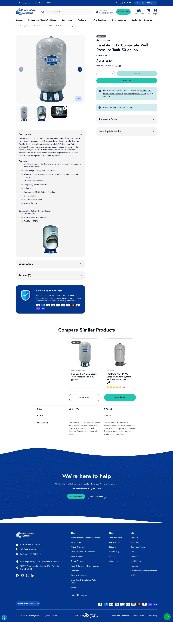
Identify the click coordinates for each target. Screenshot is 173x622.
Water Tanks (37, 26)
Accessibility (152, 615)
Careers (134, 556)
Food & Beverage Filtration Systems (85, 566)
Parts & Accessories (79, 575)
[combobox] (65, 12)
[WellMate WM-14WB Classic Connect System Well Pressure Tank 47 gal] (120, 354)
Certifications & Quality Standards (144, 570)
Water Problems (99, 20)
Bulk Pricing (114, 551)
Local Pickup (136, 561)
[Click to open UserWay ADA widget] (4, 617)
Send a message (96, 496)
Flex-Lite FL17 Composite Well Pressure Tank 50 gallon (59, 26)
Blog (114, 20)
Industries (134, 566)
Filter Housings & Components (83, 551)
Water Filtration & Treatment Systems (85, 537)
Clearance (148, 20)
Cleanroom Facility (138, 547)
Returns (112, 556)
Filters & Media (77, 556)
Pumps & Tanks (26, 26)
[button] (148, 12)
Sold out (137, 73)
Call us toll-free (76, 496)
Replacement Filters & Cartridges (42, 20)
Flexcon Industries (103, 40)
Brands (118, 3)
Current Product (85, 397)
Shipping (112, 547)
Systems (19, 20)
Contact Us (128, 3)
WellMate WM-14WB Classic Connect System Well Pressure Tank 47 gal (127, 92)
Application (82, 20)
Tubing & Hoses (77, 561)
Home (17, 26)
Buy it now (127, 80)
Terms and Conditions (120, 615)
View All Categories (79, 595)
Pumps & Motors (77, 542)
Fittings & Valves (77, 547)
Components (67, 20)
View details (120, 397)
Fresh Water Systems (31, 615)
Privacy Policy (138, 615)
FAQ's (133, 575)
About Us (122, 20)
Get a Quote (123, 11)
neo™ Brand (135, 542)
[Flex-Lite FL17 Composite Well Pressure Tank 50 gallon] (84, 354)
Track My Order (115, 537)
